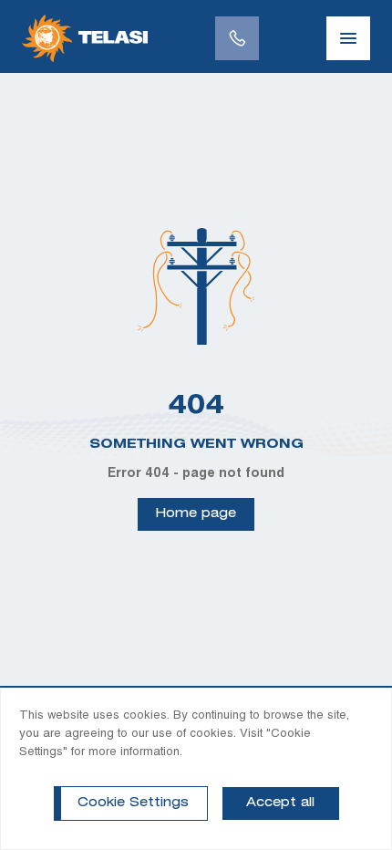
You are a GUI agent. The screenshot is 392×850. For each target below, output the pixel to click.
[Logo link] (85, 38)
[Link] (237, 38)
